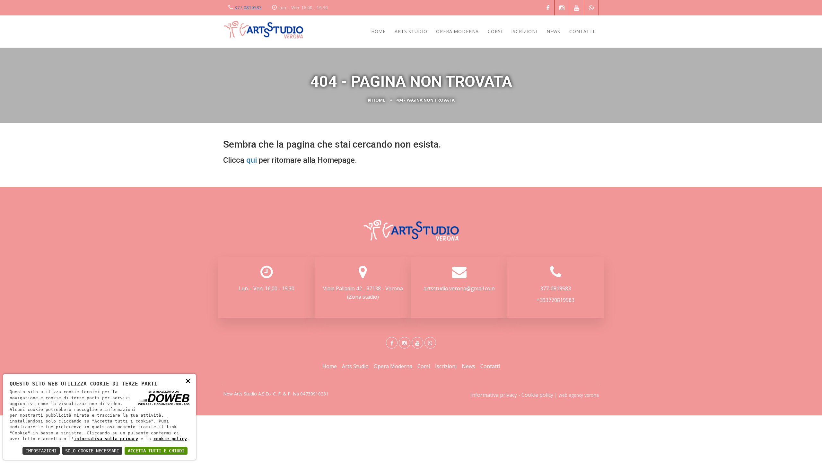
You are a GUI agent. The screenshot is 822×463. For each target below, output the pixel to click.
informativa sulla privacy (106, 438)
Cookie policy (537, 394)
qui (251, 160)
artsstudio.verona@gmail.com (459, 288)
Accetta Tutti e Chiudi (156, 450)
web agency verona (579, 395)
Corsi (495, 31)
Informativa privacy (493, 394)
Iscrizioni (524, 31)
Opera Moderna (457, 31)
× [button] (188, 380)
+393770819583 (555, 300)
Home (378, 31)
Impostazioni (41, 450)
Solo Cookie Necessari (92, 450)
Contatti (581, 31)
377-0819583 (248, 8)
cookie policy (170, 438)
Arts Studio (411, 31)
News (553, 31)
